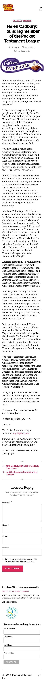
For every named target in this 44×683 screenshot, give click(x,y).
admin (16, 47)
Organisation (9, 653)
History (27, 20)
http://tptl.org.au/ (21, 433)
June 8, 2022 (30, 47)
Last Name (8, 645)
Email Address (9, 629)
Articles (17, 20)
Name (5, 525)
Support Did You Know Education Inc (15, 591)
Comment (7, 502)
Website (5, 548)
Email (5, 536)
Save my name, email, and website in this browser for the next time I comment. (21, 560)
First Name (8, 637)
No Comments (24, 51)
